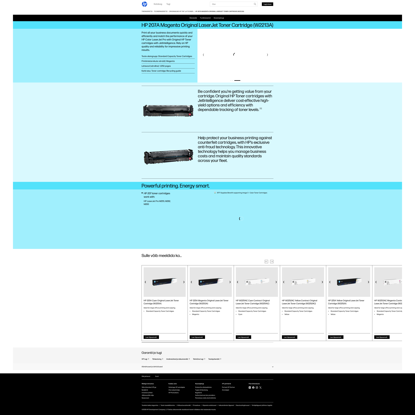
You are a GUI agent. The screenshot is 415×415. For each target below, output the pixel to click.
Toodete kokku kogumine (150, 405)
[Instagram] (257, 387)
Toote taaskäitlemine (168, 405)
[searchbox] (231, 4)
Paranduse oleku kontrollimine (205, 398)
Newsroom (145, 398)
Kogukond (198, 393)
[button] (203, 54)
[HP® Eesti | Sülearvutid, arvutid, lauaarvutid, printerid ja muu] (144, 4)
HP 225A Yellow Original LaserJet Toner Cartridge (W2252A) (346, 302)
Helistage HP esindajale (176, 387)
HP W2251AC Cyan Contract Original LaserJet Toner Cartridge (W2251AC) (253, 302)
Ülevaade (193, 18)
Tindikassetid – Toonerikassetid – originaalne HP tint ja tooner (167, 11)
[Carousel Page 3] (240, 80)
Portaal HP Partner (228, 387)
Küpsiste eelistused (209, 405)
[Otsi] (255, 4)
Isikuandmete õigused (226, 405)
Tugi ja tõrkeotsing (201, 390)
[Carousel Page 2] (238, 80)
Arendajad (225, 390)
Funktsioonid (205, 18)
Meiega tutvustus (148, 384)
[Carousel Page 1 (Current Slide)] (233, 80)
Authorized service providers (205, 395)
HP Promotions (173, 393)
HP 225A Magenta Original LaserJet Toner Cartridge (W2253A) (209, 302)
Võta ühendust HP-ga (149, 387)
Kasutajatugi (219, 18)
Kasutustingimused (242, 405)
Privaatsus (196, 405)
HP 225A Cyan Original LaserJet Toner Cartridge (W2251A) (161, 302)
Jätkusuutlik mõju (148, 395)
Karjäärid (145, 390)
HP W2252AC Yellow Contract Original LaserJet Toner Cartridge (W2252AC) (299, 302)
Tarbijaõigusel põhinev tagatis (262, 405)
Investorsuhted (147, 393)
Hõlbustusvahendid (184, 405)
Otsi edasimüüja (174, 390)
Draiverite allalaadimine (203, 387)
